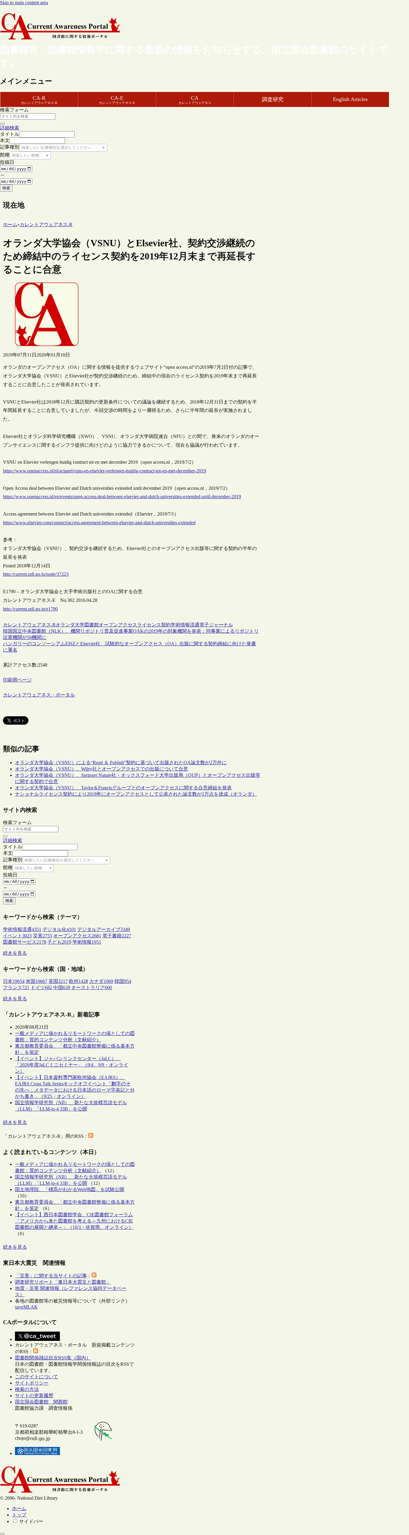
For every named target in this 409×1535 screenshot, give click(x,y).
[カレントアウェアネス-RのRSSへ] (90, 1136)
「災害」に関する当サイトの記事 (51, 1275)
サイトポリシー (32, 1383)
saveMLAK (26, 1306)
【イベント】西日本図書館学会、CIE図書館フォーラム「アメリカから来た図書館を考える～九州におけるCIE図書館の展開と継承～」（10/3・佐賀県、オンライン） (74, 1221)
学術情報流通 (185, 624)
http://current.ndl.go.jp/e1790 (30, 608)
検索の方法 (27, 1389)
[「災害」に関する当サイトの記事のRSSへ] (94, 1275)
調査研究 (273, 99)
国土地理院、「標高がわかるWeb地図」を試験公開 (69, 1189)
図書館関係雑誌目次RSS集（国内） (53, 1357)
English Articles (350, 99)
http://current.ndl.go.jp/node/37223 (36, 574)
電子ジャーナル (216, 624)
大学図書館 (87, 624)
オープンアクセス (118, 624)
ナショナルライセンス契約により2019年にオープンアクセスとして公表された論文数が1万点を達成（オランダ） (136, 794)
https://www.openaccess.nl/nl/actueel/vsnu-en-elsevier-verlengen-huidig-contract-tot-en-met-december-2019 (104, 470)
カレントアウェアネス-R (29, 624)
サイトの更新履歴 (34, 1395)
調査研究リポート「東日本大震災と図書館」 (63, 1282)
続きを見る (15, 953)
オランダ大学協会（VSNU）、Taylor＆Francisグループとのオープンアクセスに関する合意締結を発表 (123, 787)
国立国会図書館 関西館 (41, 1401)
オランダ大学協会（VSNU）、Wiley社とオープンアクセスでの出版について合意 (101, 768)
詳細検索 (9, 127)
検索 (6, 188)
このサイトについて (36, 1376)
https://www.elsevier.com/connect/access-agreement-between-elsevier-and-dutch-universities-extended (99, 522)
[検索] (2, 124)
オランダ (65, 624)
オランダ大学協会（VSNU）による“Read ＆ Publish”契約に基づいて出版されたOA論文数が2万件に (121, 762)
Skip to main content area (24, 2)
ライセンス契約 (154, 624)
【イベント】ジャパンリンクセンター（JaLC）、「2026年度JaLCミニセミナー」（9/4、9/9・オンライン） (71, 1065)
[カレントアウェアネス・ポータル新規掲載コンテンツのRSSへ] (35, 1351)
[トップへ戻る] (2, 1534)
